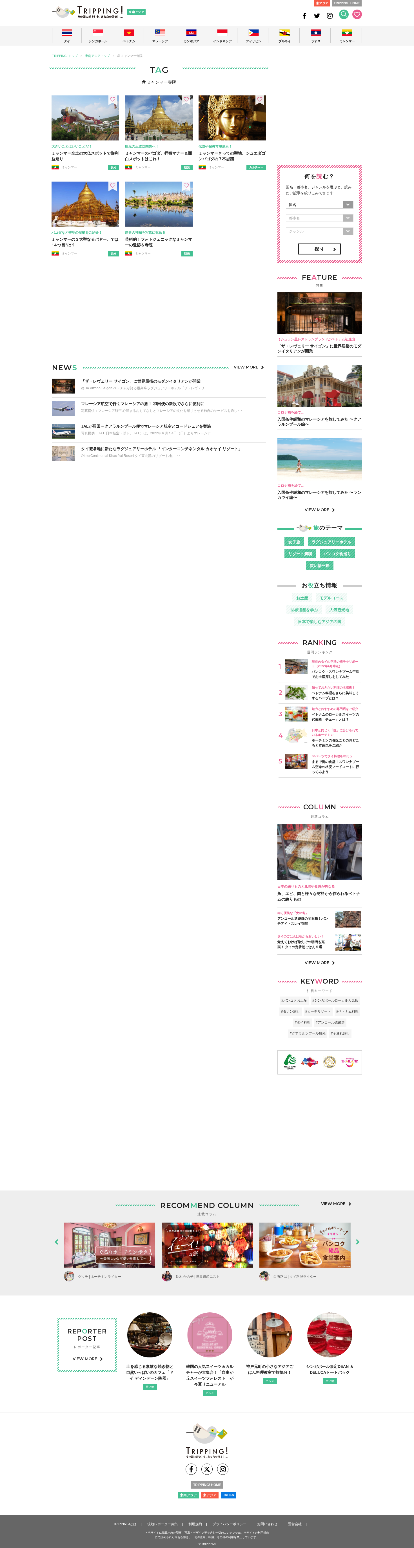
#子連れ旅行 (340, 1033)
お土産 (302, 598)
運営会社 (295, 1524)
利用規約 (195, 1524)
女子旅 (294, 542)
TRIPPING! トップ (65, 55)
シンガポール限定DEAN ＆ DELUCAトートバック (330, 1369)
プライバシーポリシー (229, 1524)
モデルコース (331, 598)
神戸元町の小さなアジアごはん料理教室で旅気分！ (269, 1369)
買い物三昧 (320, 565)
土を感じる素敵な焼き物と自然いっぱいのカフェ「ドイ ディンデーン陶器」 (149, 1372)
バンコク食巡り (337, 553)
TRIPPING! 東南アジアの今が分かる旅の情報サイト (87, 12)
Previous (56, 1240)
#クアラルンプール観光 (308, 1033)
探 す (320, 249)
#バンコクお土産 (294, 1000)
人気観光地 (339, 609)
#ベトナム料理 (347, 1011)
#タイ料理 (302, 1022)
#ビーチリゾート (318, 1011)
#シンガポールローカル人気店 (335, 1000)
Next (357, 1240)
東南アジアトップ (97, 55)
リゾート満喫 (300, 553)
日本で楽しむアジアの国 (319, 621)
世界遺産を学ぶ (304, 609)
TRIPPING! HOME (347, 3)
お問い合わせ (267, 1524)
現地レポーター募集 (162, 1524)
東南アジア (136, 12)
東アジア (322, 3)
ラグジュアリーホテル (331, 542)
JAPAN (228, 1495)
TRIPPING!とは (125, 1524)
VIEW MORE (246, 367)
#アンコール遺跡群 (330, 1022)
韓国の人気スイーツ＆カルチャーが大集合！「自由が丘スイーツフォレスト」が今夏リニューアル (209, 1375)
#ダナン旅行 (290, 1011)
